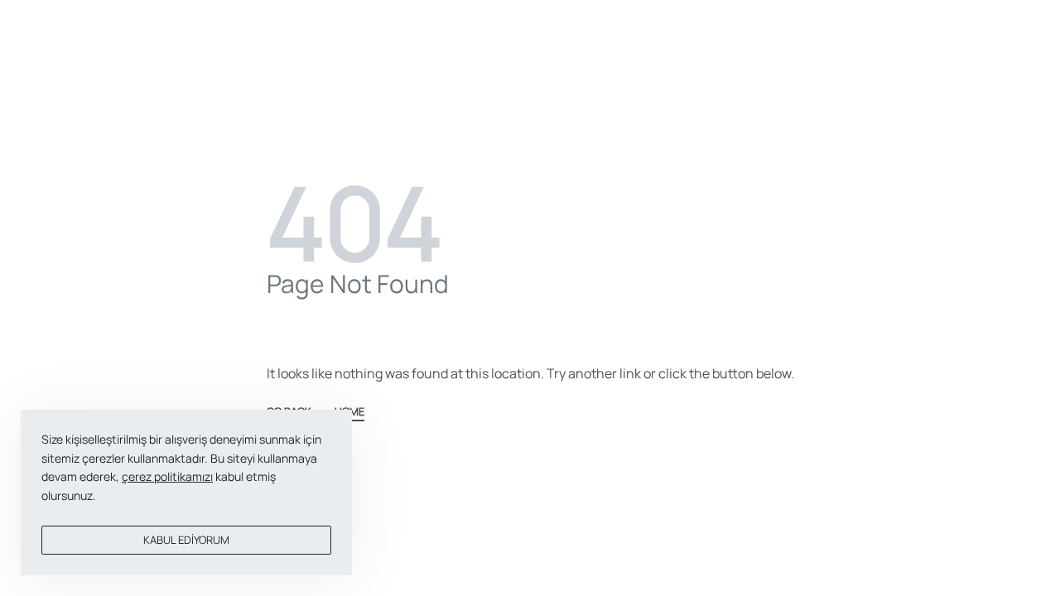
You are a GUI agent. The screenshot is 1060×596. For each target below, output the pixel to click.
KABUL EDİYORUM (186, 539)
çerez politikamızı (167, 476)
